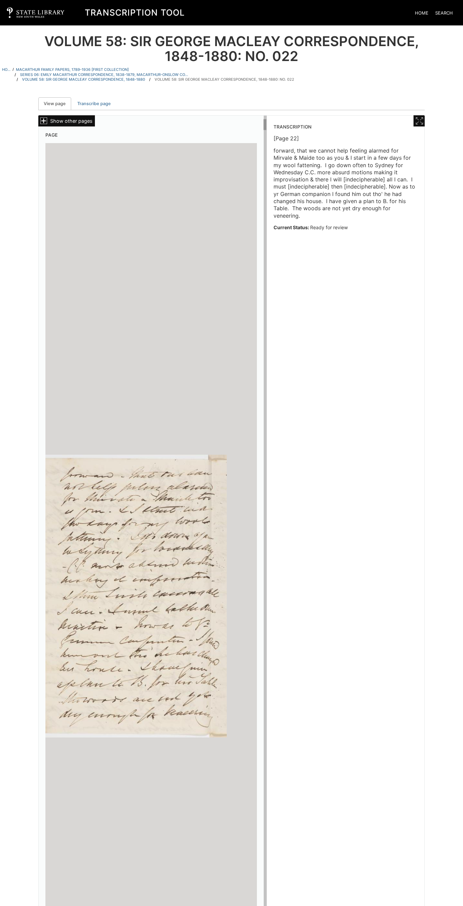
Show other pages (71, 121)
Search (444, 13)
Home (421, 13)
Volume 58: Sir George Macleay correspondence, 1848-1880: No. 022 (224, 79)
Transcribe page (94, 103)
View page (57, 103)
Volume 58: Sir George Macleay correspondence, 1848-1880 (83, 79)
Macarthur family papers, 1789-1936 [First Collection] (72, 69)
